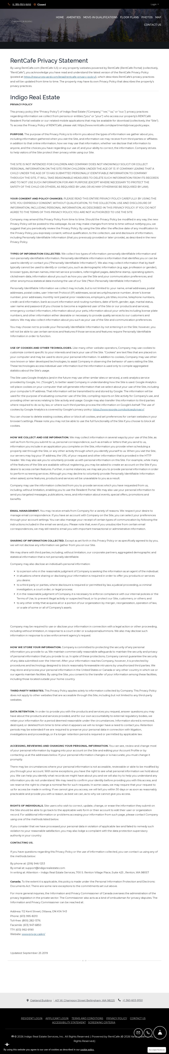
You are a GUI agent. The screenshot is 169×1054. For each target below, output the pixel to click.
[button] (154, 4)
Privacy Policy (116, 1018)
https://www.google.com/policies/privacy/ (118, 409)
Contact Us (152, 24)
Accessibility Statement (69, 1022)
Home (60, 17)
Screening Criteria (101, 1022)
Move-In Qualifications (100, 17)
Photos (147, 17)
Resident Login (31, 1018)
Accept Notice (157, 1049)
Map (158, 17)
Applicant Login (57, 1018)
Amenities (74, 17)
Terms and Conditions (87, 1018)
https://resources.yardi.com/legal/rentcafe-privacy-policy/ (60, 76)
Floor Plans (129, 17)
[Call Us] (148, 1032)
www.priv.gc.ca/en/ (33, 934)
